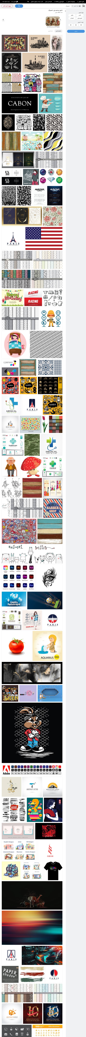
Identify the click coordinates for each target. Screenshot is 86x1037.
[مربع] (70, 25)
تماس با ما (14, 1)
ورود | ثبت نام (7, 6)
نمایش (76, 31)
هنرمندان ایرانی (48, 1)
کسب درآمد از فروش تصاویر (37, 1)
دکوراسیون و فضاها (60, 1)
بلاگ (28, 1)
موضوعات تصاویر (71, 1)
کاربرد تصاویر (81, 1)
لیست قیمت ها (6, 1)
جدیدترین (50, 31)
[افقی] (81, 25)
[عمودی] (76, 25)
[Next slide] (3, 19)
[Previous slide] (60, 19)
